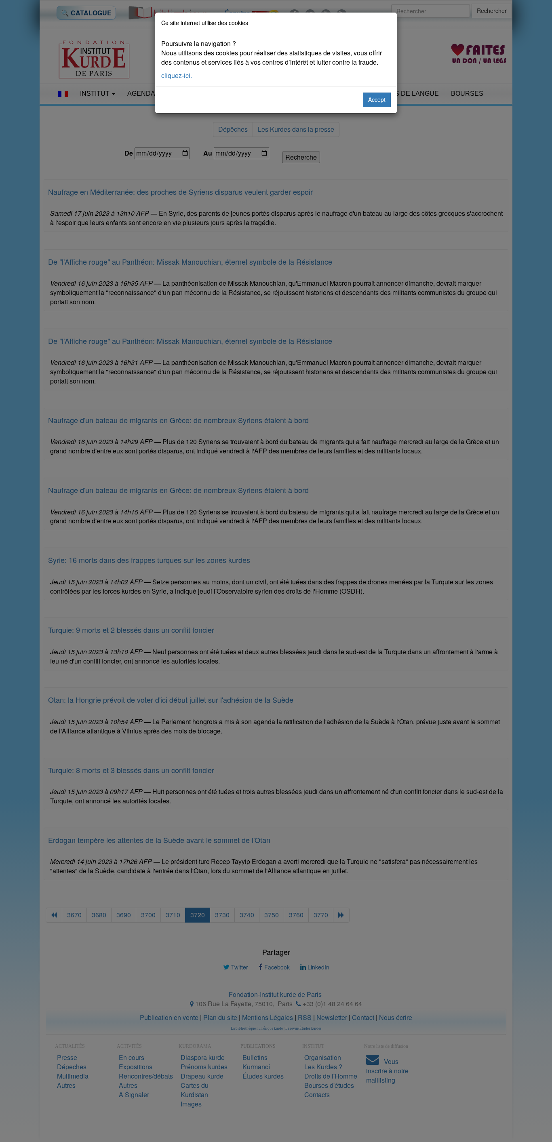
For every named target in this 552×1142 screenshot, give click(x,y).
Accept (377, 99)
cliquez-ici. (176, 75)
